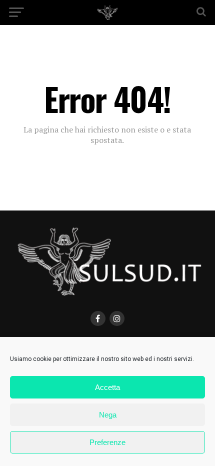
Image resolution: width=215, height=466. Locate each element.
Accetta (107, 387)
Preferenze (108, 442)
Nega (107, 414)
